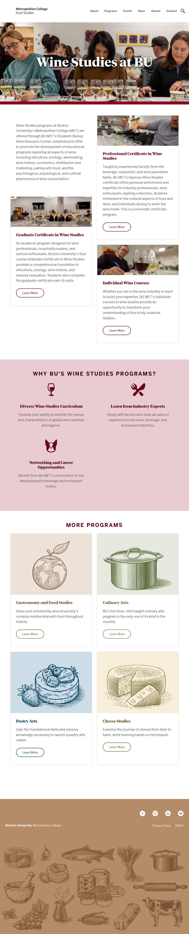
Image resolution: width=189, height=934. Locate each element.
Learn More (117, 227)
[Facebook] (144, 813)
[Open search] (183, 11)
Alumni (155, 11)
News (141, 11)
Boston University (16, 813)
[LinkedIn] (169, 813)
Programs (110, 11)
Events (127, 11)
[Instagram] (156, 813)
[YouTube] (180, 813)
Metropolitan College (33, 825)
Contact (171, 11)
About (94, 11)
